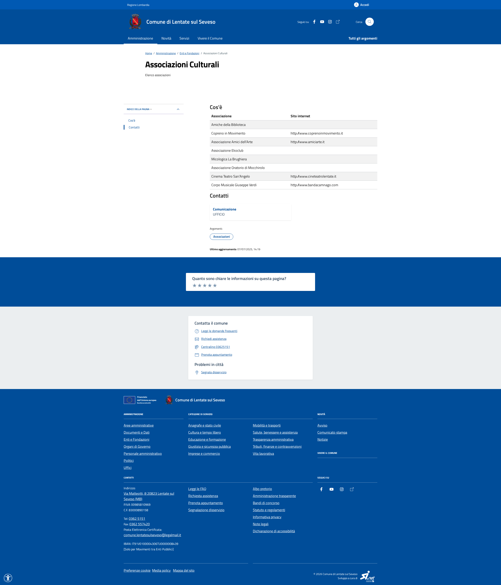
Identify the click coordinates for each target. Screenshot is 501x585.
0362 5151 (137, 518)
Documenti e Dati (137, 432)
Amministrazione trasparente (274, 495)
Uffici (128, 467)
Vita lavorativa (263, 453)
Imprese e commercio (204, 453)
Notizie (322, 439)
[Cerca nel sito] (369, 22)
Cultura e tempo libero (204, 432)
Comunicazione (224, 209)
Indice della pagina (138, 109)
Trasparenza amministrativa (273, 439)
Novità (166, 38)
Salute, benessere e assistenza (275, 432)
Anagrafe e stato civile (204, 425)
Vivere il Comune (210, 38)
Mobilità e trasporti (267, 425)
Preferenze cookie (137, 570)
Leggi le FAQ (197, 488)
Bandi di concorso (266, 503)
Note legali (261, 524)
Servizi (184, 38)
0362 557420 (139, 524)
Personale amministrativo (143, 453)
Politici (129, 460)
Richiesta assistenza (203, 495)
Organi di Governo (137, 446)
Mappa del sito (184, 570)
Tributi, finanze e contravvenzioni (277, 446)
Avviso (322, 425)
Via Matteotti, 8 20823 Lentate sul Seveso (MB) (149, 496)
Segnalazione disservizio (206, 510)
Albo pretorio (262, 488)
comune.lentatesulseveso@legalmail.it (152, 535)
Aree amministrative (139, 425)
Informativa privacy (267, 517)
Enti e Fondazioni (136, 439)
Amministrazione (140, 38)
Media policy (161, 570)
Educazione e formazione (207, 439)
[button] (8, 578)
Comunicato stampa (332, 432)
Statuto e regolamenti (269, 510)
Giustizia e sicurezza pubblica (209, 446)
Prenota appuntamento (205, 503)
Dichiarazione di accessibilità (274, 531)
